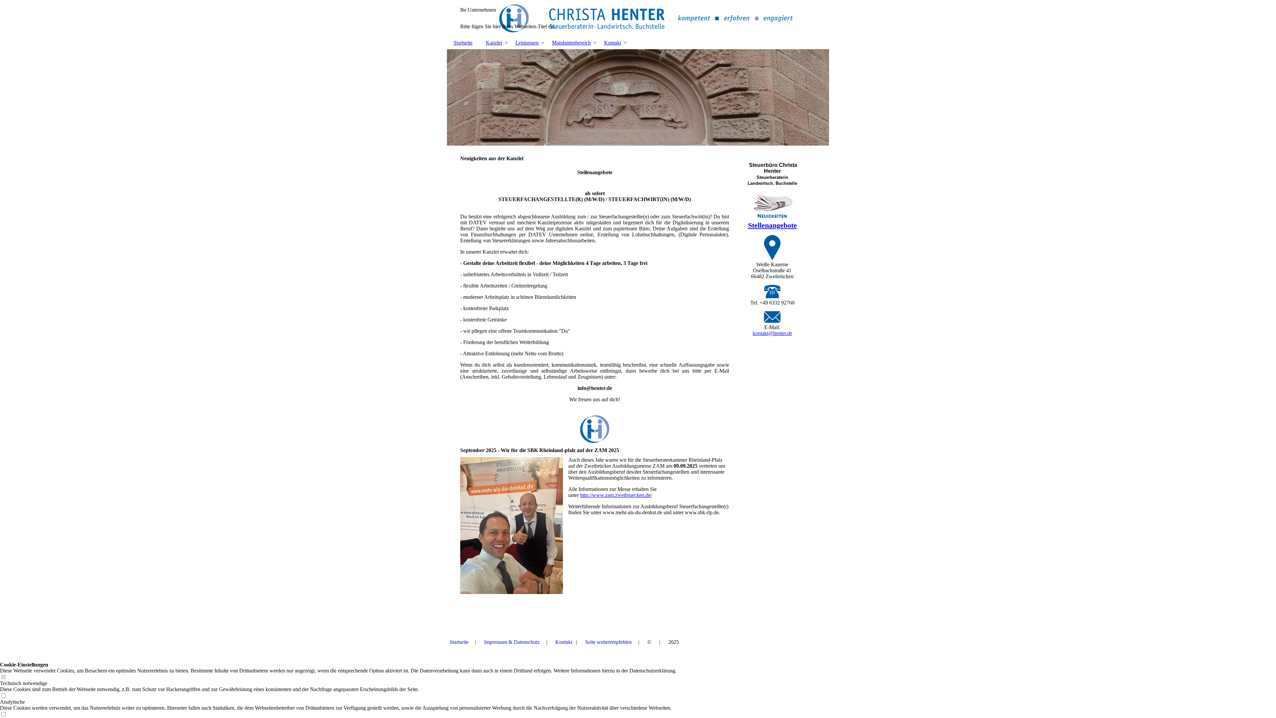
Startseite (463, 43)
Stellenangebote (772, 225)
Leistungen (527, 43)
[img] (638, 18)
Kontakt (612, 43)
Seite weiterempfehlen (608, 642)
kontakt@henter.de (772, 333)
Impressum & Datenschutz (512, 642)
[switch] (3, 677)
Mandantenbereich (571, 43)
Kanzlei (494, 43)
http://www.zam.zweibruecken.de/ (616, 495)
